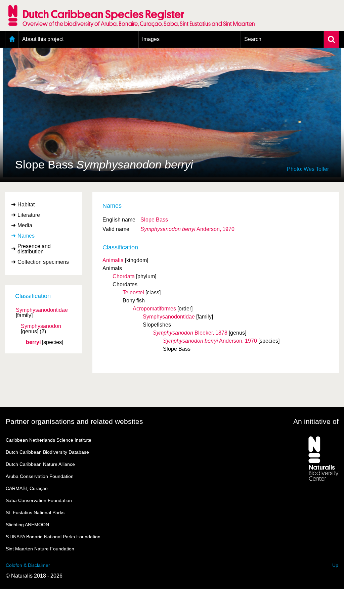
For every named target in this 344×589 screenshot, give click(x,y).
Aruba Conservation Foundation (40, 476)
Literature (28, 215)
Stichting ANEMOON (27, 524)
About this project (42, 39)
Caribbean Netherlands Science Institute (48, 440)
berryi (33, 342)
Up (335, 565)
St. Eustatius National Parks (35, 512)
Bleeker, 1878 (190, 333)
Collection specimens (43, 262)
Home (11, 39)
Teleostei (133, 292)
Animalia (113, 260)
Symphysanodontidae (42, 310)
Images (151, 39)
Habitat (26, 204)
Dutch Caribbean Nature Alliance (40, 464)
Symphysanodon (41, 326)
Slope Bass (154, 220)
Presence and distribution (34, 248)
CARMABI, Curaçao (27, 488)
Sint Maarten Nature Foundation (40, 548)
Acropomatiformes (154, 308)
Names (26, 236)
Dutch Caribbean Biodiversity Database (47, 452)
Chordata (124, 276)
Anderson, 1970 (187, 229)
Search (252, 39)
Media (24, 225)
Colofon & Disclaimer (28, 565)
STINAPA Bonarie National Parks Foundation (53, 536)
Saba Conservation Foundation (39, 500)
